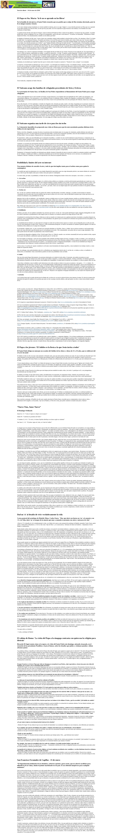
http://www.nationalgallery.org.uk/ (31, 296)
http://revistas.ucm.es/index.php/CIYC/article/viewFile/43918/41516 (36, 333)
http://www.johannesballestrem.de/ (58, 316)
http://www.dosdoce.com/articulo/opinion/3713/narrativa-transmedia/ (36, 330)
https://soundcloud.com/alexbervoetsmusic (75, 315)
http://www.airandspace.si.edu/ (87, 292)
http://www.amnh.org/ (38, 297)
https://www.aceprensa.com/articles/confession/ (73, 312)
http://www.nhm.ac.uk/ (79, 297)
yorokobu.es (60, 323)
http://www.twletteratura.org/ (39, 309)
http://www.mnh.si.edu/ (39, 292)
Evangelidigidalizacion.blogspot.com (49, 306)
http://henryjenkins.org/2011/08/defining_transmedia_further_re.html (36, 329)
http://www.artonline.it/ (59, 205)
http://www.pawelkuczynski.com (42, 207)
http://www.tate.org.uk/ (67, 295)
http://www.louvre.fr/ (71, 290)
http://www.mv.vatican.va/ (70, 296)
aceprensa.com (48, 312)
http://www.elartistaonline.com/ (74, 205)
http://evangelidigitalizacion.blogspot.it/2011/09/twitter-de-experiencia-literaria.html (40, 308)
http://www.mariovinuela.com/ (26, 316)
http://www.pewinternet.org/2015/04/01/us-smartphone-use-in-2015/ (36, 320)
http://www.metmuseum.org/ (52, 293)
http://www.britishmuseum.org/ (30, 295)
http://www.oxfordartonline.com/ (66, 302)
